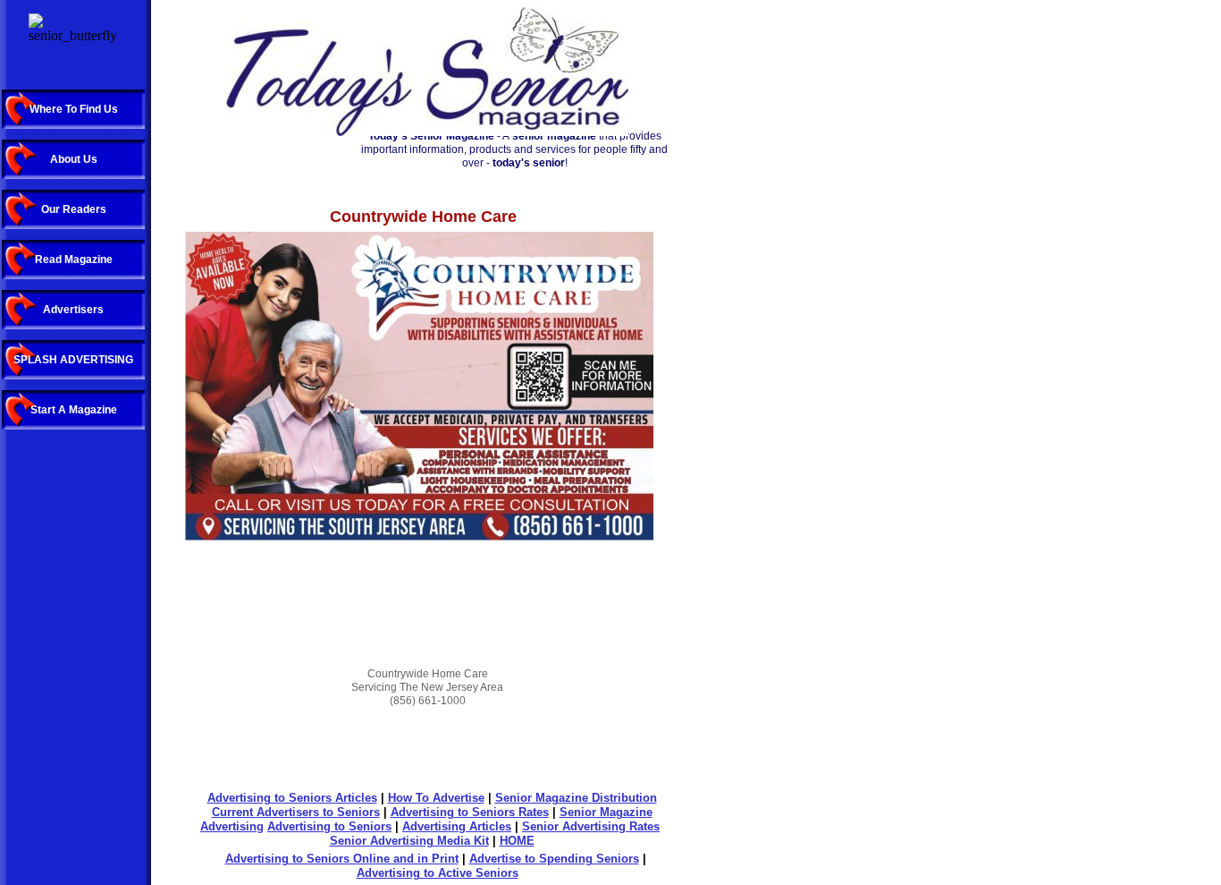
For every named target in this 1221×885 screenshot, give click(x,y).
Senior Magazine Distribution (576, 797)
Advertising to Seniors (329, 826)
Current (234, 812)
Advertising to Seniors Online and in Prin (340, 858)
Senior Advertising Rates (591, 826)
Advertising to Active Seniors (437, 873)
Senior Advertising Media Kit (409, 840)
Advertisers (288, 812)
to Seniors (349, 812)
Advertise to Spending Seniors (554, 858)
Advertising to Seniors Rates (470, 812)
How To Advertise (436, 797)
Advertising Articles (456, 826)
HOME (517, 840)
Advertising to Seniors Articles (292, 797)
